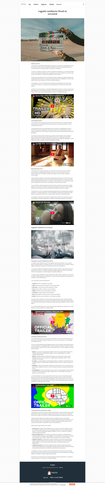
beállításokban (63, 484)
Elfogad (72, 484)
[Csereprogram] (23, 4)
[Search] (83, 4)
